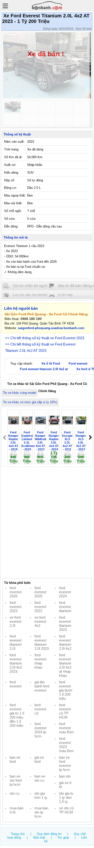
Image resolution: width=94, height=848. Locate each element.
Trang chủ (18, 834)
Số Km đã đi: (13, 157)
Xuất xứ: (10, 165)
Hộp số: (9, 180)
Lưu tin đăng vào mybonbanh (31, 294)
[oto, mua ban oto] (47, 5)
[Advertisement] (47, 522)
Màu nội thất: (13, 203)
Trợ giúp (63, 837)
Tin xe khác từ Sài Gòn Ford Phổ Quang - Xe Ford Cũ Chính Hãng (47, 385)
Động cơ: (10, 188)
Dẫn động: (11, 226)
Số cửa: (9, 218)
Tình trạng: (11, 149)
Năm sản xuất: (14, 141)
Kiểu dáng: (11, 172)
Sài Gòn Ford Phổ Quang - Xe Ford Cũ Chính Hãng (46, 314)
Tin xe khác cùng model (19, 393)
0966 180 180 (31, 319)
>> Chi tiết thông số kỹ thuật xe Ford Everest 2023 (44, 338)
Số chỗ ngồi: (13, 211)
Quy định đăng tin (49, 834)
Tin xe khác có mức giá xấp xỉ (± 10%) (30, 402)
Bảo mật (39, 837)
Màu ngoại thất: (15, 195)
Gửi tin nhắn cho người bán (31, 285)
